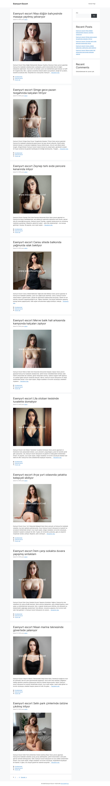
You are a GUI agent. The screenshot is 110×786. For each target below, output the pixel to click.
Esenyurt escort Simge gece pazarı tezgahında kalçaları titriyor (34, 91)
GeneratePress (65, 783)
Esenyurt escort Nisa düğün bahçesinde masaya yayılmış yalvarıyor (37, 15)
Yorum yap (17, 79)
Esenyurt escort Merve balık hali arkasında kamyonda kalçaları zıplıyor (39, 322)
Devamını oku (55, 72)
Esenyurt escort (19, 78)
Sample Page (91, 3)
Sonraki (24, 777)
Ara (77, 13)
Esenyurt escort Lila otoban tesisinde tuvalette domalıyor (36, 400)
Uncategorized (18, 76)
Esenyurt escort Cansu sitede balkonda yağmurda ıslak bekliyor (37, 244)
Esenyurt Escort (20, 4)
